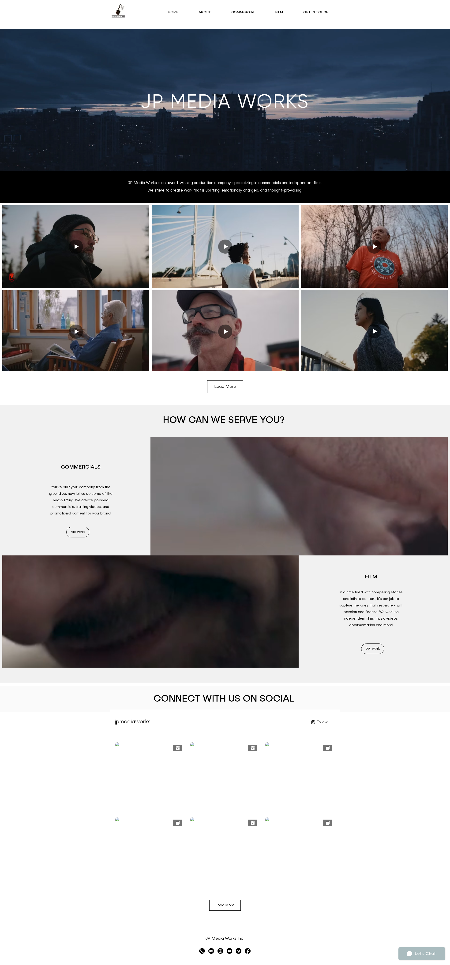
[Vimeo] (238, 951)
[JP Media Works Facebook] (248, 951)
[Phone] (202, 951)
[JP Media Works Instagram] (220, 951)
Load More (225, 387)
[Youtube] (229, 951)
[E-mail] (211, 951)
